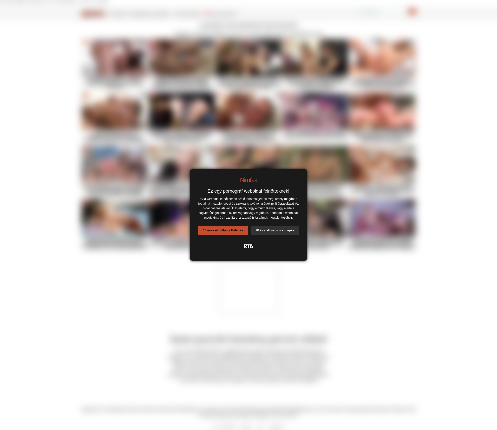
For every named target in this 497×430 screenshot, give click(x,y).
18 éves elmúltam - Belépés (223, 230)
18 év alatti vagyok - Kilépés (274, 230)
